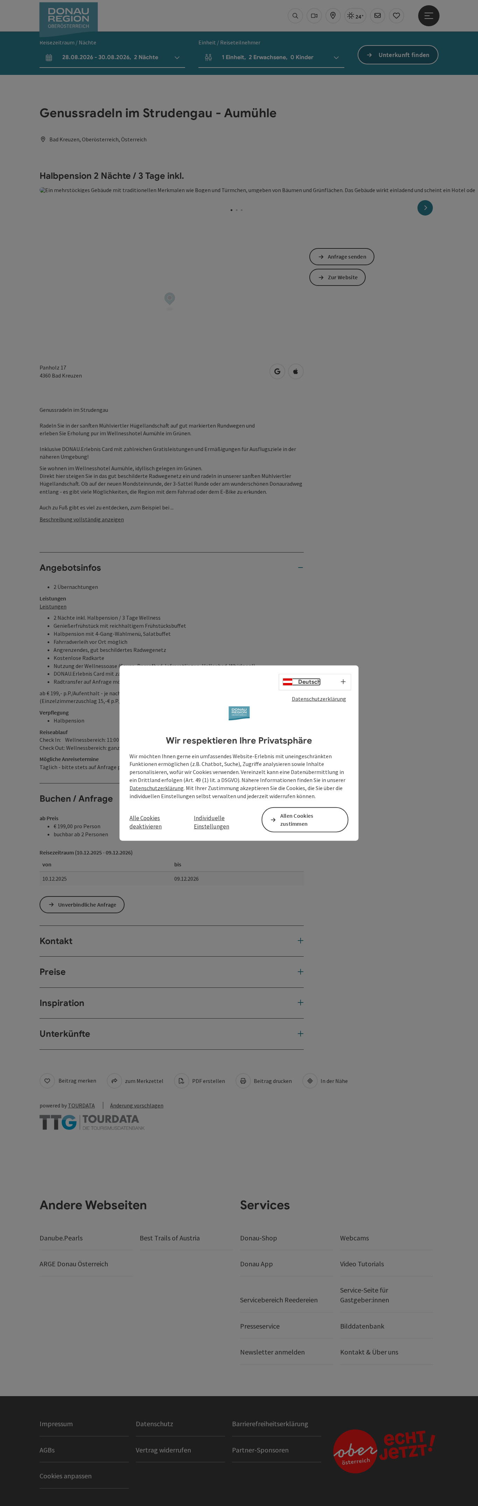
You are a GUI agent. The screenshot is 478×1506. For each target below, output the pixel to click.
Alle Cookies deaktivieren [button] (145, 822)
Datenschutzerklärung (319, 698)
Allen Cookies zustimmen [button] (297, 819)
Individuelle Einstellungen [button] (211, 822)
